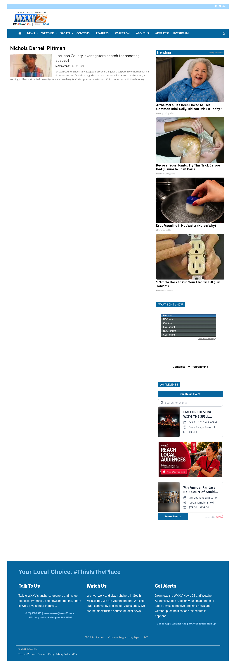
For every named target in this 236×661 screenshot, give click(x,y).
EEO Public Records (95, 637)
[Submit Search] (224, 34)
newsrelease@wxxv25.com (59, 613)
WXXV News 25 (35, 19)
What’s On (122, 33)
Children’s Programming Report (124, 637)
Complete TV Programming (190, 366)
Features (102, 33)
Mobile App (163, 623)
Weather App (179, 623)
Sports (65, 33)
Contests (83, 33)
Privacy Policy (63, 654)
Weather (47, 33)
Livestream (181, 33)
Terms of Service (27, 654)
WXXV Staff (64, 66)
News (31, 33)
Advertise (162, 33)
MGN (74, 654)
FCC (146, 637)
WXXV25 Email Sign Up (202, 623)
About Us (142, 33)
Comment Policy (46, 654)
